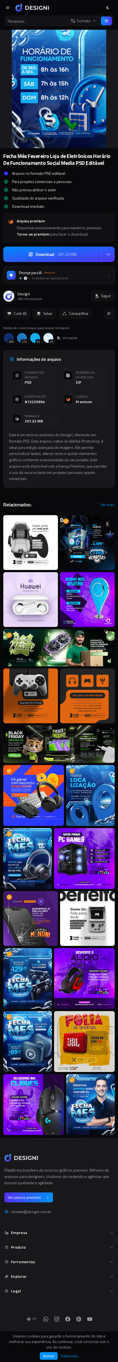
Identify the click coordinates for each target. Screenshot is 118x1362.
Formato (84, 21)
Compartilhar (78, 313)
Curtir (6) (20, 313)
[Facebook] (68, 1319)
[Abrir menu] (7, 7)
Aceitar (48, 1356)
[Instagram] (57, 1319)
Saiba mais (69, 1356)
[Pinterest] (79, 1319)
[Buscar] (106, 21)
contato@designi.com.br (31, 1211)
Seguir (106, 296)
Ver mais (107, 504)
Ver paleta (70, 338)
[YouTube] (90, 1319)
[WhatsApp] (46, 1319)
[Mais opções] (108, 254)
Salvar (47, 313)
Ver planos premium (24, 1197)
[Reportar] (109, 313)
